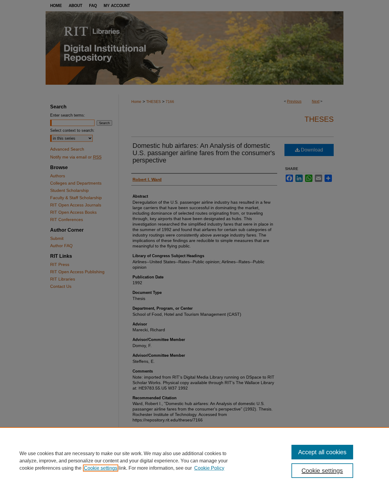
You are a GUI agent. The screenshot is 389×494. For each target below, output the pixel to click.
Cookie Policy (209, 468)
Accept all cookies (322, 452)
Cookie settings (100, 468)
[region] (194, 460)
